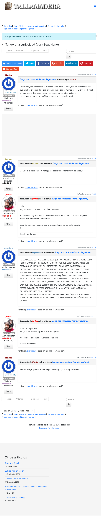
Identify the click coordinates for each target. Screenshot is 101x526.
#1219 (94, 159)
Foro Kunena (53, 428)
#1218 (94, 75)
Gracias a (43, 428)
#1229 (94, 248)
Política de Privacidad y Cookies (51, 520)
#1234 (94, 357)
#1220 (94, 194)
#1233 (94, 316)
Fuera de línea (8, 96)
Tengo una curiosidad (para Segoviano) (38, 79)
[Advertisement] (49, 134)
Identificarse (31, 105)
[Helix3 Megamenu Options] (95, 5)
